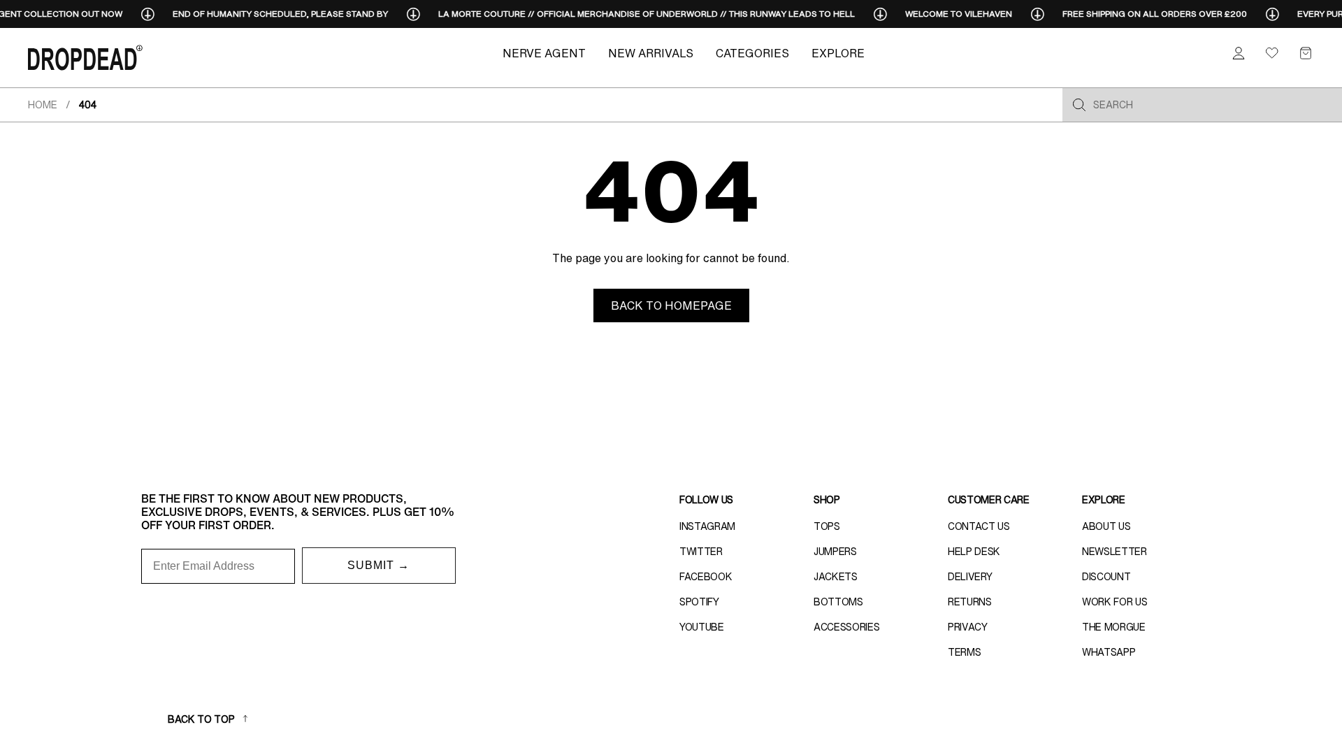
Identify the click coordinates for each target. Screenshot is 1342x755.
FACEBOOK (705, 576)
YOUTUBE (701, 627)
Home (42, 104)
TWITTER (701, 551)
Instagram (707, 526)
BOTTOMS (838, 602)
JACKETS (836, 576)
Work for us (1114, 602)
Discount (1106, 576)
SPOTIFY (699, 602)
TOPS (827, 526)
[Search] (1079, 104)
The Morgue (1114, 627)
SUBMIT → (378, 565)
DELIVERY (970, 576)
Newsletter (1114, 551)
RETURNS (970, 602)
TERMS (964, 652)
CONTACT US (979, 526)
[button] (1305, 53)
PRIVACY (968, 627)
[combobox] (1213, 105)
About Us (1106, 526)
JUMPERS (835, 551)
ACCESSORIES (846, 627)
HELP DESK (974, 551)
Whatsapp (1108, 652)
